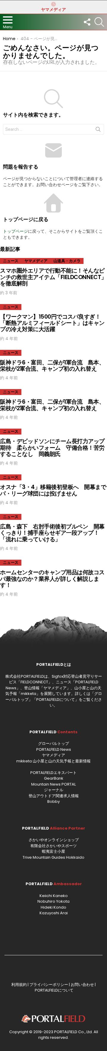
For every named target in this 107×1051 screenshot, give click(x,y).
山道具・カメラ (67, 261)
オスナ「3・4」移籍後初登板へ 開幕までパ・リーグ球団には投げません (53, 490)
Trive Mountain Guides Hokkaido (53, 857)
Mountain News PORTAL (53, 784)
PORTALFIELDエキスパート (53, 772)
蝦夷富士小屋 (53, 851)
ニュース (10, 261)
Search (98, 130)
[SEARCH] (99, 22)
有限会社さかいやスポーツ (53, 846)
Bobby (53, 801)
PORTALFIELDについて (55, 699)
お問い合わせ (82, 984)
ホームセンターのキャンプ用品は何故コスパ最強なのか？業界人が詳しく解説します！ (52, 578)
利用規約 (19, 984)
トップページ (15, 231)
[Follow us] (87, 22)
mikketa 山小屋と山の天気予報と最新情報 (53, 761)
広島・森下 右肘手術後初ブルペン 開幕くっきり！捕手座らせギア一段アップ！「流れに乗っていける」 (52, 533)
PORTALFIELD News (53, 749)
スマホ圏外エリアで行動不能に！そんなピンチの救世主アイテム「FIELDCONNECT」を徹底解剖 (53, 277)
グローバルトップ (53, 743)
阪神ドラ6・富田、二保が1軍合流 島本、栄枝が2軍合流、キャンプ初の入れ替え (52, 365)
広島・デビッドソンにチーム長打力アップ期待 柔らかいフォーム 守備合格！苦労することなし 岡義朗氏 (52, 447)
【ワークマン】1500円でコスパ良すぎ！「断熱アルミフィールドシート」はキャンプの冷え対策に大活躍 (52, 323)
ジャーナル (53, 790)
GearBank (53, 778)
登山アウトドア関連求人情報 (54, 796)
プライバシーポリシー (48, 984)
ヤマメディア (53, 9)
